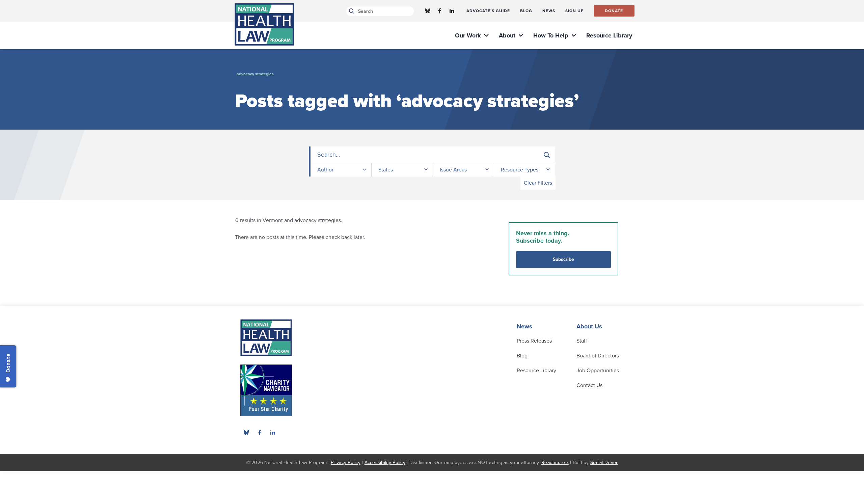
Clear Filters (538, 183)
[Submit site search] (350, 11)
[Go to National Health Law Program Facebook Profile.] (440, 11)
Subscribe (563, 259)
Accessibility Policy (384, 462)
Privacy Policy (345, 462)
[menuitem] (488, 10)
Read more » (555, 462)
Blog (522, 355)
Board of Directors (597, 355)
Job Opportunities (597, 370)
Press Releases (534, 341)
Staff (581, 341)
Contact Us (589, 385)
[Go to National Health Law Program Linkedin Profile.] (452, 11)
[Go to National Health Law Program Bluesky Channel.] (428, 11)
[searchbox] (432, 154)
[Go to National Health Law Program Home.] (264, 24)
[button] (546, 155)
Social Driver (604, 462)
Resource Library (536, 370)
